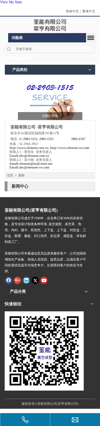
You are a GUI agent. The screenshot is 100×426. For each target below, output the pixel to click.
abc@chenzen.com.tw (34, 156)
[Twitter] (35, 280)
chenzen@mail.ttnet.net (36, 163)
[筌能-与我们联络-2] (50, 98)
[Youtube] (44, 280)
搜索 (9, 49)
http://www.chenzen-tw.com (69, 148)
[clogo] (50, 25)
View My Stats (11, 2)
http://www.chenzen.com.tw (29, 148)
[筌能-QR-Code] (44, 351)
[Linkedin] (26, 280)
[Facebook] (8, 280)
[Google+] (17, 280)
